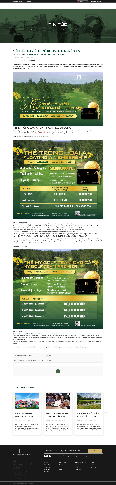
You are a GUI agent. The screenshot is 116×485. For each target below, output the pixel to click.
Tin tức (61, 464)
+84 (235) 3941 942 (30, 1)
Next (106, 414)
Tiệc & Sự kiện (62, 462)
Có (40, 355)
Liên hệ (92, 462)
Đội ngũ (92, 464)
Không (50, 355)
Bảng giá (77, 467)
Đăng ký (99, 1)
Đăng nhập (93, 1)
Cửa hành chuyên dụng (80, 462)
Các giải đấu (47, 469)
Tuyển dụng (93, 467)
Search (102, 1)
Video (60, 469)
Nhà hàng (77, 464)
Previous (9, 414)
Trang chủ (31, 29)
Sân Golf (46, 462)
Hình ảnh (61, 467)
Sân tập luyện (47, 467)
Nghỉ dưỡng (77, 469)
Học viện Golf (47, 464)
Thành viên (46, 471)
